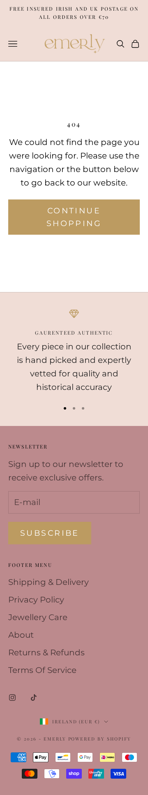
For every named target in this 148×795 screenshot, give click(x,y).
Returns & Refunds (46, 652)
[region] (74, 351)
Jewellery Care (37, 617)
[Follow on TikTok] (34, 697)
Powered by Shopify (100, 739)
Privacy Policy (36, 600)
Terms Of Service (42, 670)
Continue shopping (74, 217)
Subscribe (49, 533)
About (21, 635)
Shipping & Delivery (48, 582)
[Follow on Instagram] (12, 697)
